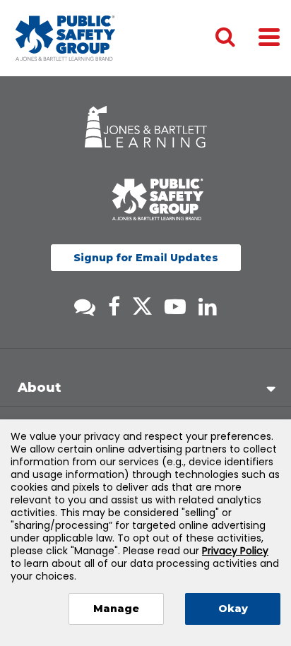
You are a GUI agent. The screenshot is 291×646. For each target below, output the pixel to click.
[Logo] (65, 38)
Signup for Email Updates (145, 257)
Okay (233, 608)
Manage (116, 608)
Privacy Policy (235, 551)
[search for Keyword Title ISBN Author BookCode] (237, 38)
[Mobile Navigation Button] (269, 36)
